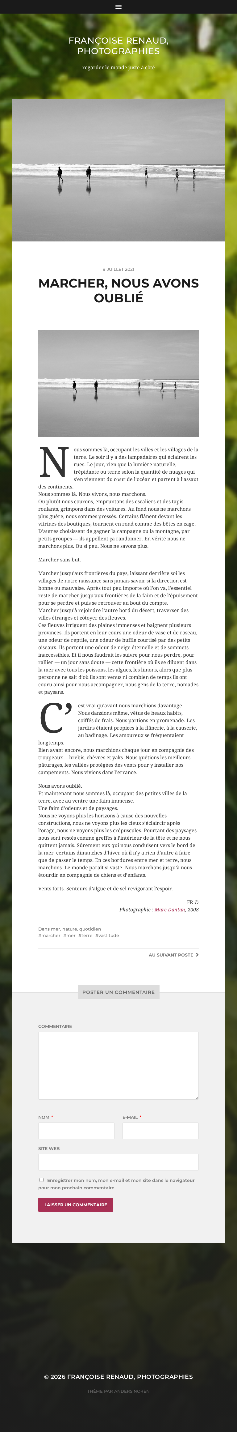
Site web (49, 1148)
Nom (45, 1117)
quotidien (90, 929)
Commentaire (55, 1026)
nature (69, 929)
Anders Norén (132, 1391)
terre (87, 935)
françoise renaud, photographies (118, 45)
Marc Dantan (170, 910)
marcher (50, 935)
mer (55, 929)
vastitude (108, 935)
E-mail (132, 1117)
